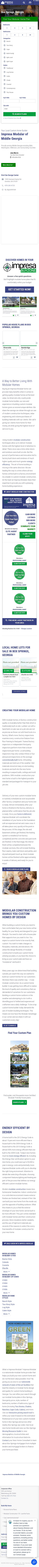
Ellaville (5, 1268)
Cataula (5, 1262)
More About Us (7, 165)
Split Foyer (9, 61)
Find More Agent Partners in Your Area (21, 621)
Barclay (24, 348)
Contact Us (4, 1498)
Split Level (9, 57)
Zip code (6, 105)
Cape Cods (14, 1410)
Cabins (22, 1410)
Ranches (5, 1410)
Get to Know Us (10, 1025)
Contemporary (10, 88)
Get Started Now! (19, 289)
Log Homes (10, 72)
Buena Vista (7, 1259)
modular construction (22, 440)
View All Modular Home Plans (12, 118)
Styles (5, 65)
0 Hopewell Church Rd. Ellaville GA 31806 (28, 676)
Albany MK (7, 348)
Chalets (28, 1406)
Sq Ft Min (6, 97)
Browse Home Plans (10, 1509)
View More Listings (20, 691)
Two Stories (19, 1406)
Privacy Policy (5, 1552)
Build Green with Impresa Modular (19, 1244)
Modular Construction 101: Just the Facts (17, 1513)
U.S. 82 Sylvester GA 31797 (9, 676)
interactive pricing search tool (20, 1413)
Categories (6, 38)
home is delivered (24, 814)
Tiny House (9, 92)
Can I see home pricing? (11, 1518)
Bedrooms (6, 25)
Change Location (26, 628)
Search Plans (20, 114)
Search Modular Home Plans (17, 869)
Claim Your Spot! (27, 535)
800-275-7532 (11, 1496)
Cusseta (5, 1265)
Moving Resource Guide (11, 1431)
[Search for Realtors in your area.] (19, 502)
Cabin (8, 76)
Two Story (9, 45)
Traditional (9, 68)
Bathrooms (6, 31)
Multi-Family (10, 53)
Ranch (8, 41)
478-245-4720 (16, 157)
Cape (8, 49)
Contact (5, 1440)
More (5, 1272)
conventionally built (10, 760)
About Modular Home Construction (20, 492)
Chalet (8, 80)
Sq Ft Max (23, 97)
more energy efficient (17, 1156)
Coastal (8, 84)
